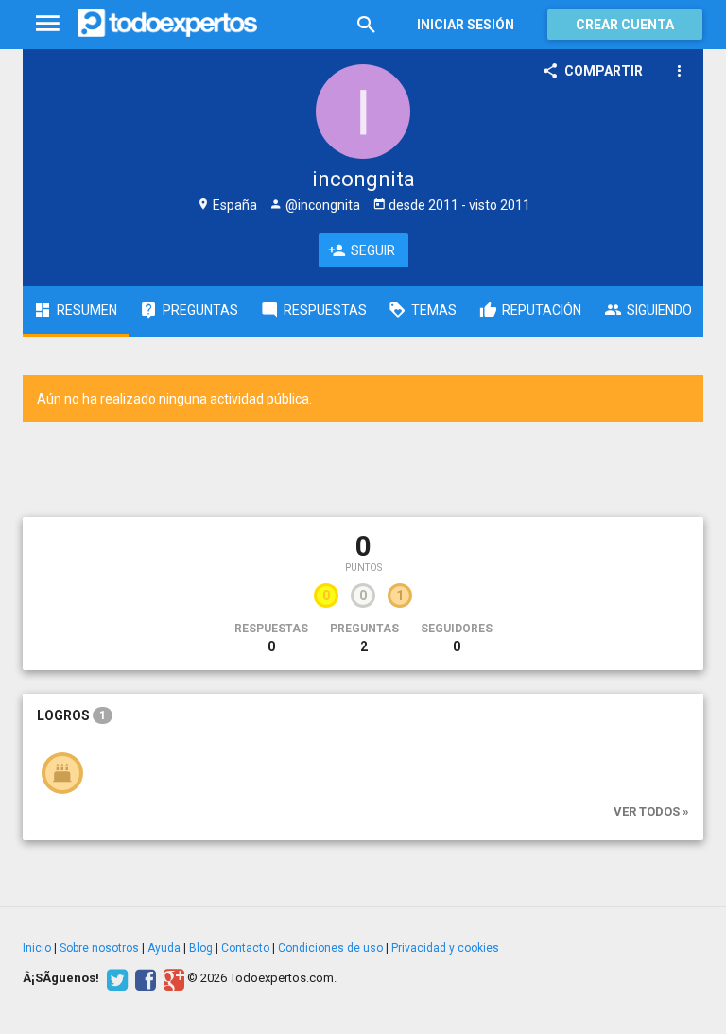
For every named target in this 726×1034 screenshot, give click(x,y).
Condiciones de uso (330, 948)
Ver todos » (651, 811)
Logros (71, 715)
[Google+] (171, 978)
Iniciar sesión (465, 24)
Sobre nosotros (99, 948)
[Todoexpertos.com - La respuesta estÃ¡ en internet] (167, 23)
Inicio (37, 948)
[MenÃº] (48, 24)
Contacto (245, 948)
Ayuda (164, 948)
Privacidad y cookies (445, 948)
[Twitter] (115, 978)
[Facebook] (143, 978)
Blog (201, 948)
